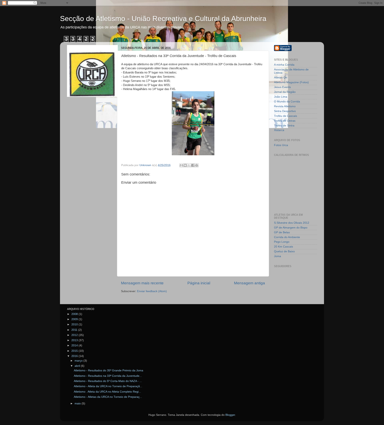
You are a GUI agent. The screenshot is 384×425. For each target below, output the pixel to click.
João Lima (280, 96)
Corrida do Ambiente (287, 237)
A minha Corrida (284, 64)
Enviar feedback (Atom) (152, 291)
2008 (75, 314)
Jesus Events (282, 87)
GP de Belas (282, 232)
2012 (75, 335)
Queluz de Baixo (284, 251)
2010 (75, 324)
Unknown (145, 165)
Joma (277, 256)
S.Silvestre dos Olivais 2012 (291, 222)
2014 (75, 345)
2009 (75, 319)
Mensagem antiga (249, 283)
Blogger (230, 414)
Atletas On (280, 77)
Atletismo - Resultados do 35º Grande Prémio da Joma (108, 370)
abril (78, 365)
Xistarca (279, 130)
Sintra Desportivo (285, 111)
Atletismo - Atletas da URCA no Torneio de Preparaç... (108, 396)
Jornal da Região (285, 91)
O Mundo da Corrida (287, 101)
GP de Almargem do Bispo (290, 227)
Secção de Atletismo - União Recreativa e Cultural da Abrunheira (163, 18)
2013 (75, 340)
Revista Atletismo (285, 106)
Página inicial (198, 283)
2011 (74, 329)
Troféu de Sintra (284, 125)
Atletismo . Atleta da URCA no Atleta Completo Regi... (107, 391)
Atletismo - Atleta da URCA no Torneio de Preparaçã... (108, 386)
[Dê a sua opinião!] (185, 165)
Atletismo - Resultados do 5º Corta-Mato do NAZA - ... (108, 381)
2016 (75, 356)
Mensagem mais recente (142, 283)
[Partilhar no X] (189, 165)
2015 (75, 350)
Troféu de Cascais (285, 115)
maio (78, 403)
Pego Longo (281, 241)
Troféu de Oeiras (284, 120)
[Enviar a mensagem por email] (181, 165)
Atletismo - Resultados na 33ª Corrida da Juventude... (108, 375)
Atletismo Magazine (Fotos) (291, 82)
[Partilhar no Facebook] (193, 165)
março (79, 360)
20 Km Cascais (283, 246)
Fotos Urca (281, 145)
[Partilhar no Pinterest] (197, 165)
